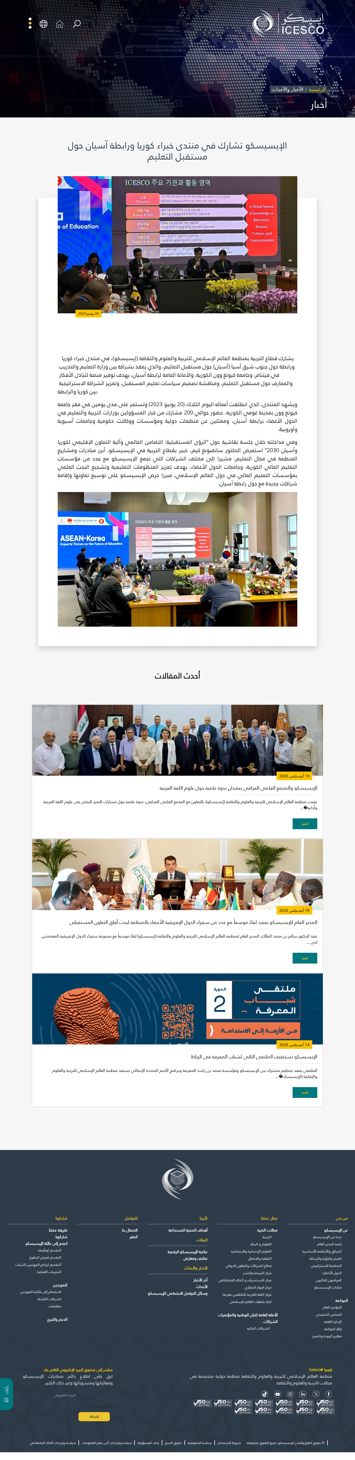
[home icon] (60, 23)
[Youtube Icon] (277, 1394)
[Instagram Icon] (290, 1394)
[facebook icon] (328, 1394)
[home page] (290, 23)
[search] (77, 24)
